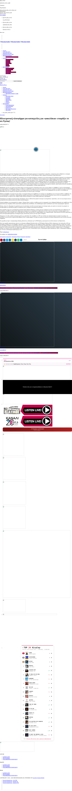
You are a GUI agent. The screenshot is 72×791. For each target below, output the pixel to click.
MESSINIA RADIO (12, 234)
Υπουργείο (22, 236)
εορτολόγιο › (68, 363)
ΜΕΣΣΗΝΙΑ (3, 285)
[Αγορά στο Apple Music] (51, 653)
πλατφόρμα (14, 236)
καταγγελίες (8, 236)
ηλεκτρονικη (3, 236)
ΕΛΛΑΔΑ (2, 115)
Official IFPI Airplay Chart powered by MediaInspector (38, 738)
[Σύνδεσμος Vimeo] (15, 42)
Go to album (3, 15)
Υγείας (18, 236)
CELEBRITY (3, 350)
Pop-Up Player (3, 79)
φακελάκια (27, 236)
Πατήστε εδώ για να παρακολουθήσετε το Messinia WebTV (37, 387)
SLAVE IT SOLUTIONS (38, 778)
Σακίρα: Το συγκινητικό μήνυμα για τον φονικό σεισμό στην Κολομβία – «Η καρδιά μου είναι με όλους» (29, 353)
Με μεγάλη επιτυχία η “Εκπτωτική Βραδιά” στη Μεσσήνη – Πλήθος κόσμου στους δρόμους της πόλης (28, 288)
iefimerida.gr (6, 232)
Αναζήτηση (17, 81)
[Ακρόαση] (26, 653)
